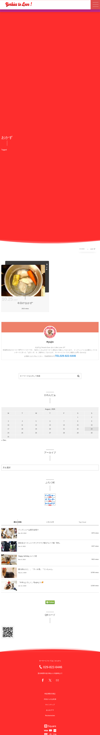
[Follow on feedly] (50, 602)
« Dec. (4, 440)
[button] (95, 4)
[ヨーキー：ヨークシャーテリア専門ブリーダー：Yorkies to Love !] (18, 4)
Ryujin (50, 342)
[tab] (17, 522)
